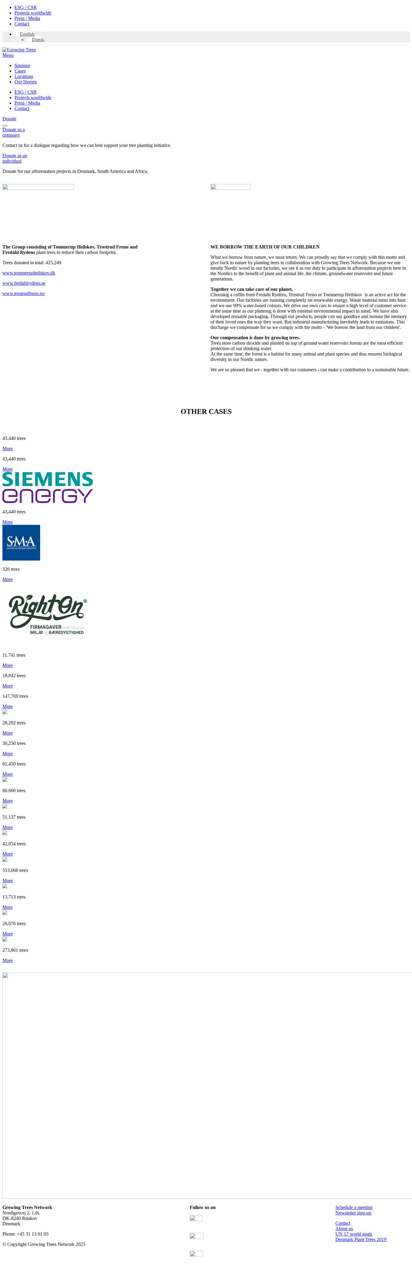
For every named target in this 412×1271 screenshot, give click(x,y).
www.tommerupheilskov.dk (28, 272)
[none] (212, 36)
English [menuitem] (27, 34)
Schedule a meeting (353, 1207)
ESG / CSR (25, 7)
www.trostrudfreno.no (23, 293)
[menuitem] (24, 34)
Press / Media (27, 18)
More (7, 448)
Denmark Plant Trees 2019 (360, 1239)
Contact (21, 23)
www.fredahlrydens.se (23, 283)
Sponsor (22, 65)
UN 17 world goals (353, 1234)
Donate (9, 118)
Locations (23, 76)
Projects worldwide (32, 12)
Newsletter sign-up (353, 1212)
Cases (20, 70)
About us (344, 1228)
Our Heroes (25, 81)
